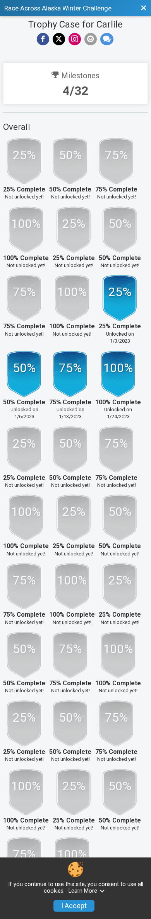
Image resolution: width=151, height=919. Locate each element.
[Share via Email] (90, 39)
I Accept (74, 906)
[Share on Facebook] (43, 39)
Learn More (83, 891)
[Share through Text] (106, 39)
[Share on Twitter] (59, 39)
